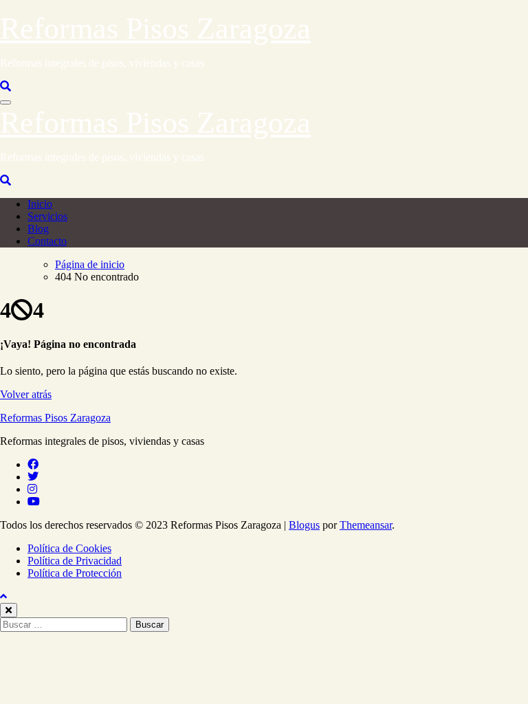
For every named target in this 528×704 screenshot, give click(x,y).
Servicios (47, 216)
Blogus (304, 525)
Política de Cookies (69, 548)
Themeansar (366, 525)
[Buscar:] (65, 624)
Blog (38, 228)
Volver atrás (26, 394)
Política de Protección (75, 573)
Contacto (47, 241)
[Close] (8, 610)
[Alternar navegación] (5, 102)
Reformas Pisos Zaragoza (155, 28)
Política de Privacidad (75, 560)
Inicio (40, 204)
